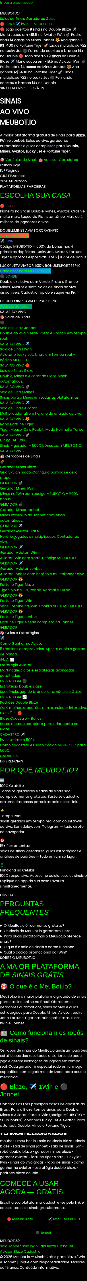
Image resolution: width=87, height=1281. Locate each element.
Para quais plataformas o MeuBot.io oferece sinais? (40, 939)
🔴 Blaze (7, 24)
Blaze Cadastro (27, 1251)
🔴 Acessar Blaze (20, 1219)
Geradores (35, 18)
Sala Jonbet (10, 1246)
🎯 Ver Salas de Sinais (18, 159)
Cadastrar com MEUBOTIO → (25, 271)
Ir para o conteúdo (16, 2)
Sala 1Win (30, 1246)
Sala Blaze (47, 1246)
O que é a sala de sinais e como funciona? (40, 946)
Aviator (6, 1251)
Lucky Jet (65, 1246)
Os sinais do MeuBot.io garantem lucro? (38, 930)
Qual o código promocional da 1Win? (35, 952)
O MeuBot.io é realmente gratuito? (34, 925)
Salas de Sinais (12, 18)
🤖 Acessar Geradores (58, 159)
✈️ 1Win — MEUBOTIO (34, 24)
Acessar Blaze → (14, 235)
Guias (50, 18)
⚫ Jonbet (43, 1232)
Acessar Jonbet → (16, 306)
